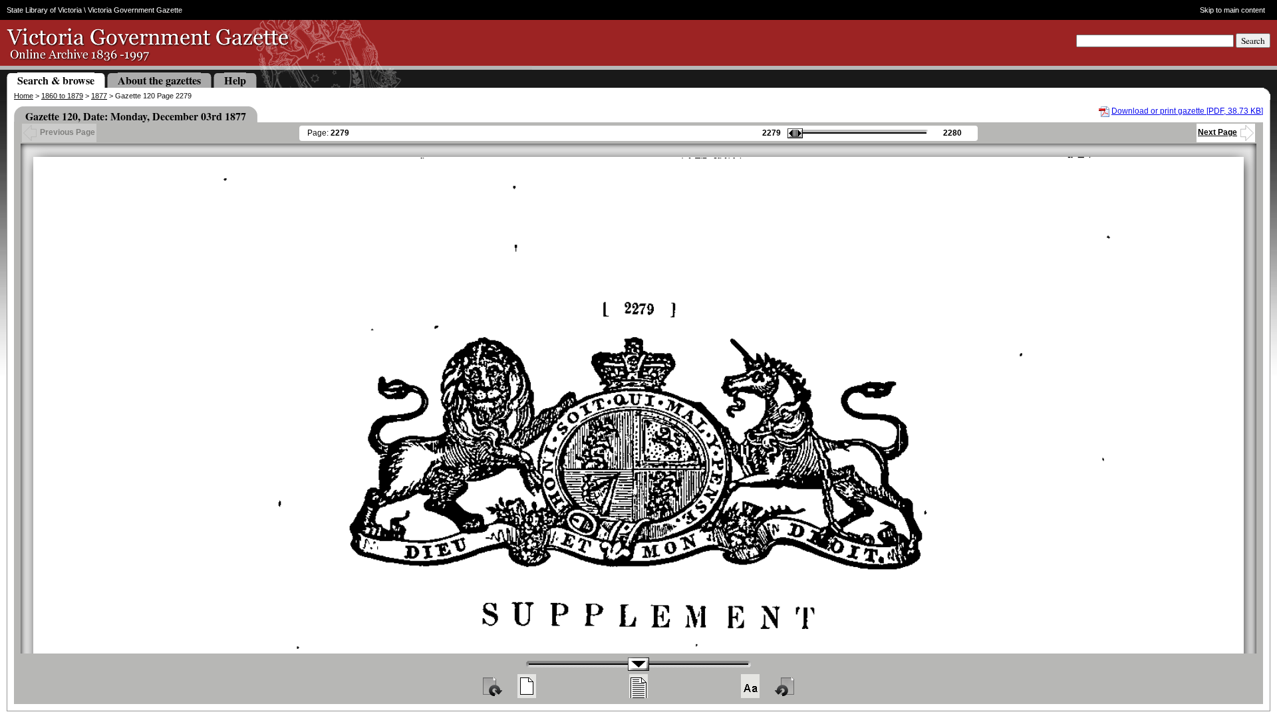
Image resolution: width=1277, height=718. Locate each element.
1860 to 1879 (62, 96)
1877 (99, 96)
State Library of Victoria (44, 10)
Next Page (1217, 132)
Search (1253, 41)
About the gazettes (159, 80)
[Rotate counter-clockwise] (785, 686)
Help (235, 80)
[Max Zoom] (750, 686)
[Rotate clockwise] (491, 686)
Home (23, 96)
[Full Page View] (527, 686)
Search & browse (55, 80)
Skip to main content (1232, 10)
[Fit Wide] (638, 686)
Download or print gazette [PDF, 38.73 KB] (1187, 111)
